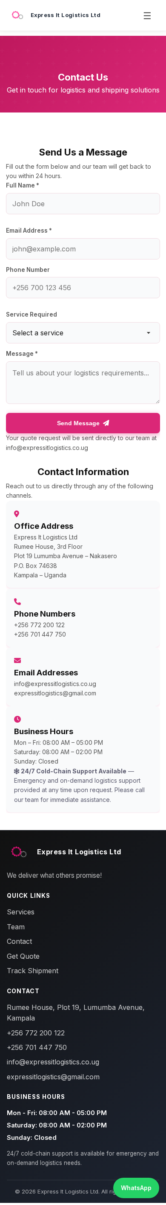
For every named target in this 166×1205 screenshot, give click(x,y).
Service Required (31, 314)
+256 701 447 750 (40, 634)
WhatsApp (136, 1187)
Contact (19, 941)
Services (20, 912)
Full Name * (22, 185)
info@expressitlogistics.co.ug (55, 683)
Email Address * (29, 230)
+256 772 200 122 (39, 624)
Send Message (78, 423)
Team (16, 926)
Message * (22, 353)
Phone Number (28, 269)
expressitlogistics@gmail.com (55, 693)
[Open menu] (147, 15)
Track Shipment (32, 970)
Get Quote (23, 956)
